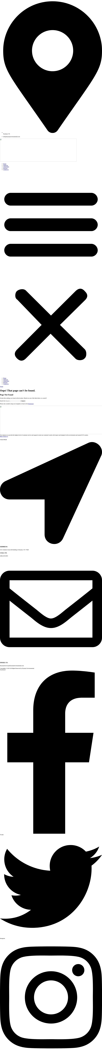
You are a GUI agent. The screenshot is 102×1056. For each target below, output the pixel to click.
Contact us (6, 169)
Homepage (31, 403)
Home (4, 164)
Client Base (6, 166)
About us (5, 165)
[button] (51, 274)
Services (5, 168)
